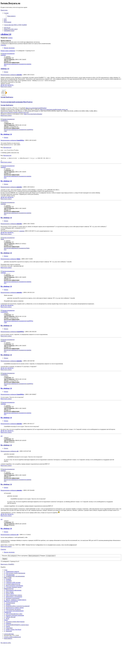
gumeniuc (3, 55)
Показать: (5, 555)
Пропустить (4, 10)
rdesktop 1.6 (6, 34)
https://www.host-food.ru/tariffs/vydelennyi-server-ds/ (15, 112)
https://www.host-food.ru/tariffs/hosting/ (36, 108)
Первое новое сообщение (8, 50)
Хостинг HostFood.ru (7, 97)
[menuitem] (11, 16)
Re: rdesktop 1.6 (6, 134)
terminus (10, 37)
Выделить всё (7, 147)
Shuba (2, 239)
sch (1, 436)
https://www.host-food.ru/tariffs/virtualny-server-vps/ (54, 109)
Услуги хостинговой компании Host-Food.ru (16, 102)
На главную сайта (6, 642)
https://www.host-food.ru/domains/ (33, 114)
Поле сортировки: (23, 555)
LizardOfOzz (4, 120)
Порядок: (43, 555)
